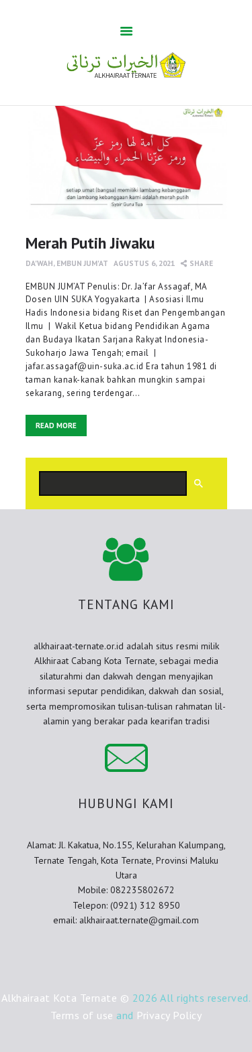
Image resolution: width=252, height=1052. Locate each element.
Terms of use (82, 1015)
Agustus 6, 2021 (144, 263)
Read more (56, 425)
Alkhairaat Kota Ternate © (65, 997)
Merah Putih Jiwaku (90, 243)
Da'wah (39, 263)
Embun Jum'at (82, 263)
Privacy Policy (169, 1015)
